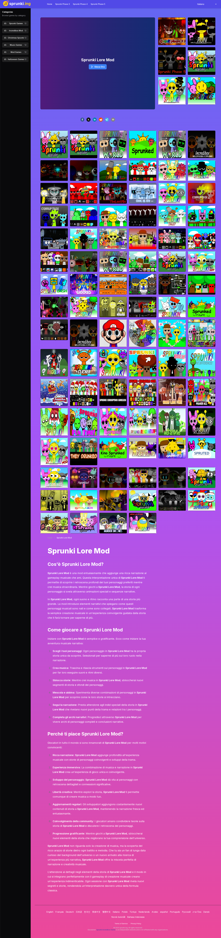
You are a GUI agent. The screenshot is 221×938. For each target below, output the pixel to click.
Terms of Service (121, 924)
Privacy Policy (136, 924)
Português (175, 912)
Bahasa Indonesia (135, 917)
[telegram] (107, 120)
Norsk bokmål (118, 917)
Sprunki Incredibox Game (105, 930)
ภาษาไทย (197, 912)
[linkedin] (95, 120)
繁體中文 (106, 912)
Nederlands (144, 912)
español (164, 912)
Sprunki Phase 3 (62, 4)
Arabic (155, 912)
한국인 (87, 912)
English (49, 912)
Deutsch (70, 912)
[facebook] (82, 120)
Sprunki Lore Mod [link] (64, 538)
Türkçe (133, 912)
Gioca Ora (99, 66)
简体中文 (96, 912)
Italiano (116, 912)
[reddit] (101, 120)
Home (49, 4)
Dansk (206, 912)
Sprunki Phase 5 (98, 4)
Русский (186, 912)
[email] (113, 120)
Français (59, 912)
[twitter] (88, 120)
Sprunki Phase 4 (80, 4)
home (50, 538)
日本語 (79, 912)
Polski (125, 912)
